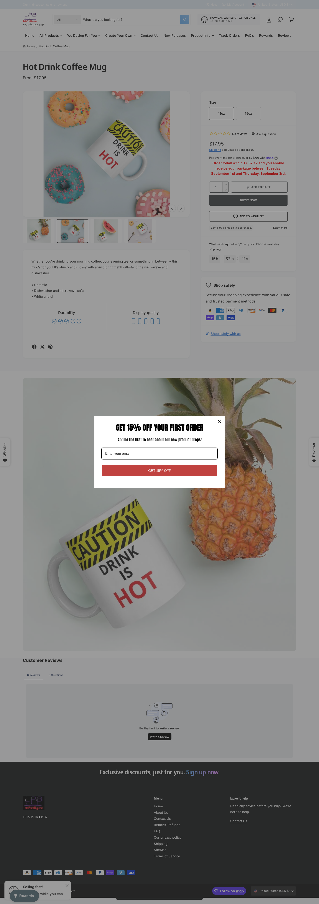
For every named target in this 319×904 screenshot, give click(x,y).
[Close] (219, 421)
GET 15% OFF (159, 471)
